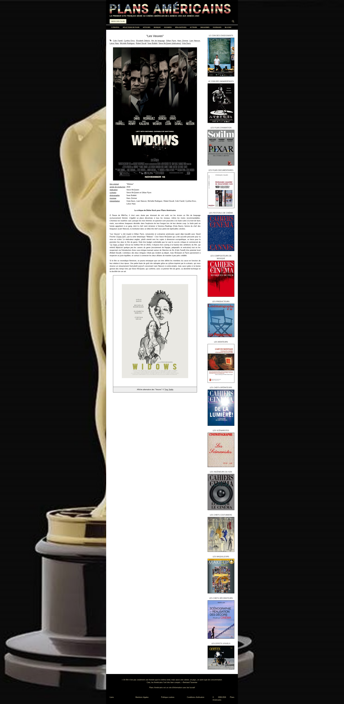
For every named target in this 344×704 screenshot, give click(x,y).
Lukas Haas (114, 43)
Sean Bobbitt (152, 43)
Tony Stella (168, 390)
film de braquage (158, 41)
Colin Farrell (118, 41)
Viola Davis (186, 43)
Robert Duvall (141, 43)
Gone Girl (121, 237)
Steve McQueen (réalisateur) (170, 43)
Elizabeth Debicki (143, 41)
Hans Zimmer (182, 41)
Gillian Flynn (171, 41)
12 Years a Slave (117, 245)
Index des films (118, 21)
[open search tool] (233, 21)
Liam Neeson (194, 41)
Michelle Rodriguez (127, 43)
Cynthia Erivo (129, 41)
